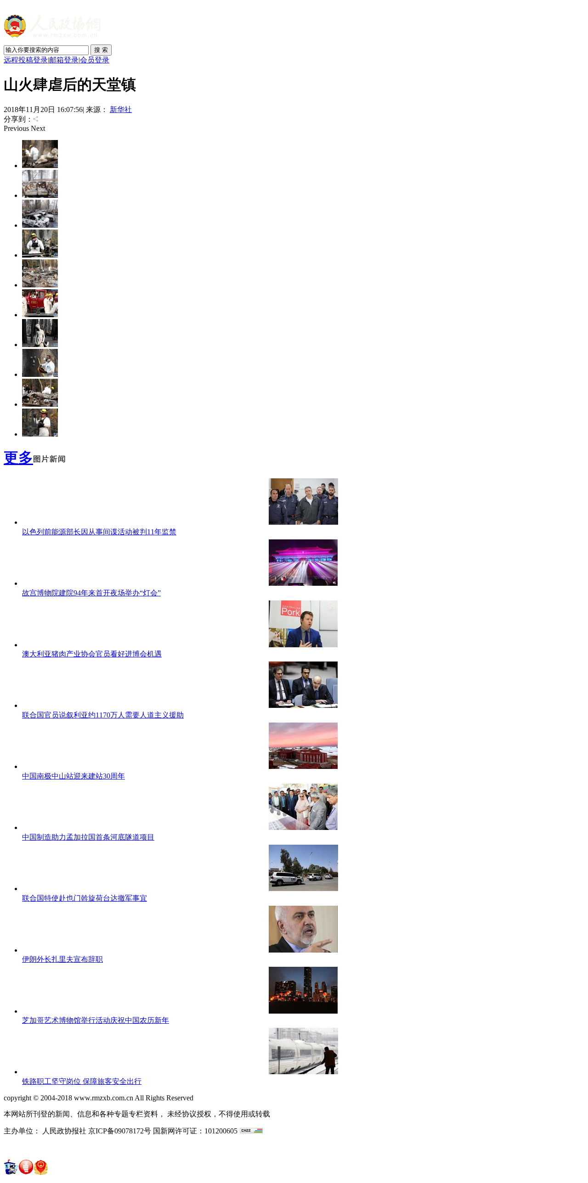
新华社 (121, 109)
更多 (18, 457)
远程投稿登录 (26, 60)
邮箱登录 (64, 60)
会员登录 (94, 60)
